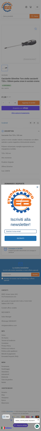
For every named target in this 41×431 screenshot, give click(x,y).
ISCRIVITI (20, 238)
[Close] (37, 187)
